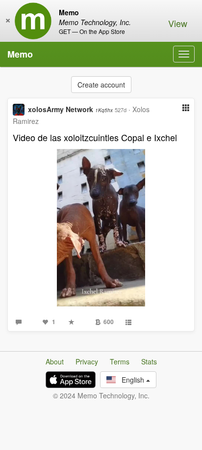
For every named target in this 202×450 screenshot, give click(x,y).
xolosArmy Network (70, 109)
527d (120, 110)
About (55, 361)
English (131, 380)
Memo (20, 54)
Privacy (87, 361)
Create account (101, 85)
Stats (149, 361)
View (177, 23)
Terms (119, 361)
